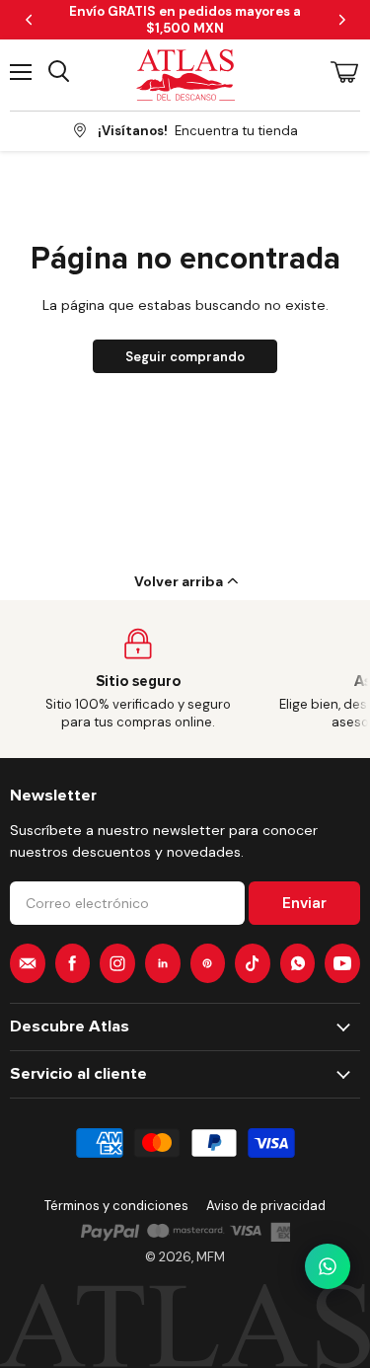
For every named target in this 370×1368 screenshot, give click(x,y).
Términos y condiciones (116, 1205)
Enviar (304, 903)
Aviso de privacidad (266, 1205)
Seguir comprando (185, 356)
